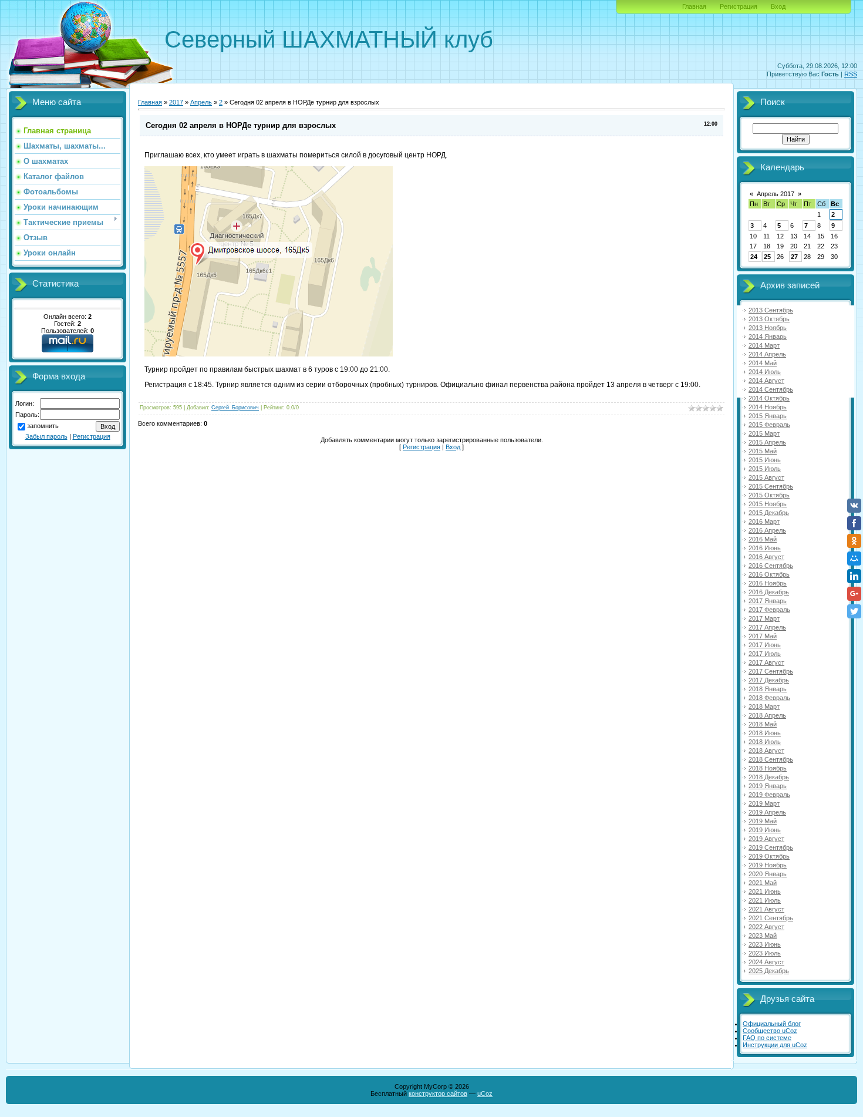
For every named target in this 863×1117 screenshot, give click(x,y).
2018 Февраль (769, 697)
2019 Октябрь (769, 856)
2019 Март (764, 803)
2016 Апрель (767, 530)
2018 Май (763, 724)
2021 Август (766, 909)
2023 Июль (765, 953)
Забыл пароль (46, 436)
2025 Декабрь (769, 970)
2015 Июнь (765, 459)
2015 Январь (768, 415)
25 (767, 256)
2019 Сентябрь (771, 847)
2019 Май (763, 821)
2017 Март (764, 618)
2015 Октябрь (769, 495)
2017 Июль (765, 653)
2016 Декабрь (769, 591)
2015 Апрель (767, 442)
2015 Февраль (769, 424)
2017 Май (763, 636)
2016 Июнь (765, 547)
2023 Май (763, 935)
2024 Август (766, 961)
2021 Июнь (765, 891)
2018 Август (766, 750)
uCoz (485, 1093)
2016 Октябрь (769, 574)
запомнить (43, 425)
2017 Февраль (769, 609)
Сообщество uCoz (770, 1030)
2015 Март (764, 433)
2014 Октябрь (769, 398)
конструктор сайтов (438, 1093)
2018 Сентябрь (771, 759)
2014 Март (764, 345)
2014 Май (763, 362)
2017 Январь (768, 600)
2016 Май (763, 539)
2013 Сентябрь (771, 310)
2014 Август (766, 380)
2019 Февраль (769, 794)
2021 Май (763, 882)
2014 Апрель (767, 354)
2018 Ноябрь (768, 768)
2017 (176, 102)
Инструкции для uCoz (775, 1044)
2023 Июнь (765, 944)
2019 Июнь (765, 829)
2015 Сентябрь (771, 486)
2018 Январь (768, 688)
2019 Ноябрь (768, 865)
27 (794, 256)
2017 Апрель (767, 627)
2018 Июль (765, 741)
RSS (850, 74)
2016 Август (766, 556)
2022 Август (766, 926)
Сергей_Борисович (235, 408)
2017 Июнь (765, 644)
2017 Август (766, 662)
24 (753, 256)
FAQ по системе (767, 1037)
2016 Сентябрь (771, 565)
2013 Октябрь (769, 318)
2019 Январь (768, 785)
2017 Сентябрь (771, 671)
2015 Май (763, 451)
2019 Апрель (767, 812)
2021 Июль (765, 900)
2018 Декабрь (769, 776)
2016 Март (764, 521)
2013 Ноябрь (768, 327)
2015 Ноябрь (768, 503)
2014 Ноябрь (768, 407)
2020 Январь (768, 873)
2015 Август (766, 477)
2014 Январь (768, 336)
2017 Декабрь (769, 680)
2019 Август (766, 838)
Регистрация (738, 6)
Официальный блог (772, 1023)
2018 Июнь (765, 732)
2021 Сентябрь (771, 917)
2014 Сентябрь (771, 389)
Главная (694, 6)
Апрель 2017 (775, 193)
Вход (778, 6)
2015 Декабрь (769, 512)
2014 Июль (765, 371)
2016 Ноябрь (768, 583)
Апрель (201, 102)
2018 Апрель (767, 715)
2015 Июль (765, 468)
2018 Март (764, 706)
